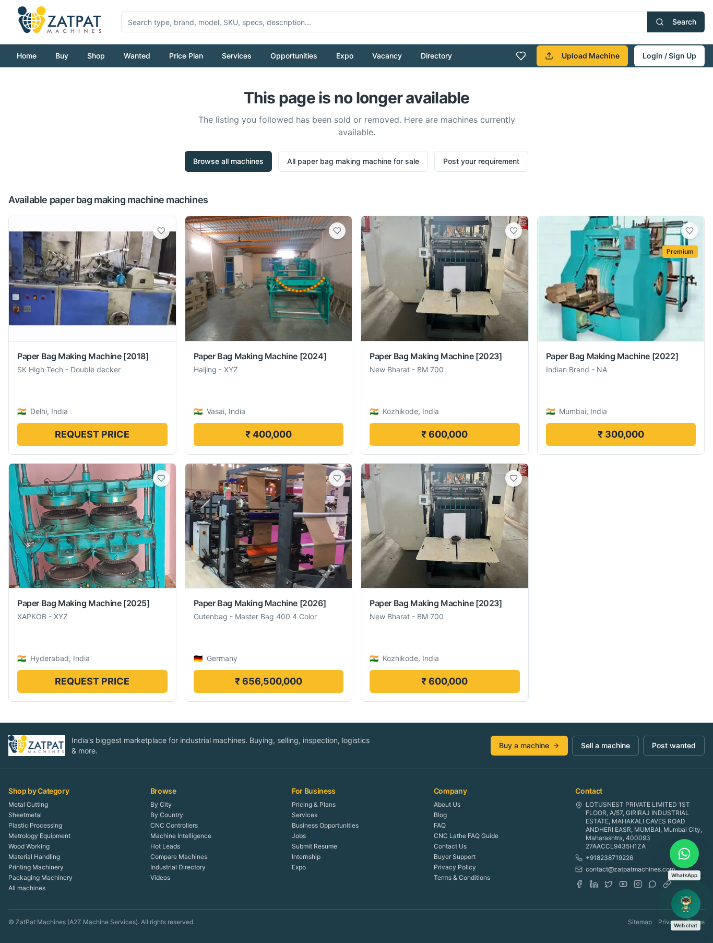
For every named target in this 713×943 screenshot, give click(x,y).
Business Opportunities (325, 825)
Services (237, 55)
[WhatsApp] (652, 884)
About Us (447, 804)
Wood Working (29, 846)
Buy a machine (524, 745)
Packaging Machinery (40, 877)
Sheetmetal (25, 815)
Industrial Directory (178, 867)
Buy (61, 55)
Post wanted (674, 745)
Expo (344, 55)
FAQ (440, 825)
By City (161, 804)
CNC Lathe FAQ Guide (466, 836)
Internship (306, 857)
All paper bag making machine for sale (353, 161)
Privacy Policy (455, 867)
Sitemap (640, 922)
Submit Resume (314, 846)
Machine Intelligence (180, 836)
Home (27, 55)
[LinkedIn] (594, 884)
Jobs (299, 836)
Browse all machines (228, 161)
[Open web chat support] (685, 903)
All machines (26, 888)
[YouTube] (623, 884)
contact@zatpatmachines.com (630, 869)
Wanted (137, 55)
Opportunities (293, 55)
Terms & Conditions (462, 877)
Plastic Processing (35, 825)
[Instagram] (638, 884)
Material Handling (34, 857)
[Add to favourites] (161, 230)
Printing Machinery (36, 867)
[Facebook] (579, 884)
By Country (166, 815)
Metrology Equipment (39, 836)
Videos (160, 877)
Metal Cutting (28, 804)
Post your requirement (481, 161)
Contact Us (450, 846)
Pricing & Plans (314, 804)
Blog (440, 815)
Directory (436, 55)
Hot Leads (165, 846)
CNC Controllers (174, 825)
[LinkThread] (667, 884)
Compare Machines (178, 857)
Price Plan (186, 55)
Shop (96, 55)
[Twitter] (608, 884)
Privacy (669, 922)
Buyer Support (455, 857)
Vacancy (387, 55)
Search (684, 21)
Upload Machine (591, 55)
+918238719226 (609, 858)
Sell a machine (605, 745)
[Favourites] (521, 55)
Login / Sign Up (669, 55)
